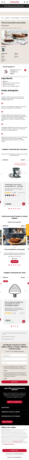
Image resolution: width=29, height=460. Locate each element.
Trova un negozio (7, 421)
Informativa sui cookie (17, 441)
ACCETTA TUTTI (14, 450)
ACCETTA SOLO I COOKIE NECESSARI (14, 453)
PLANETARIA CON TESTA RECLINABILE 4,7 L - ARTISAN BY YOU (15, 71)
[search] (4, 2)
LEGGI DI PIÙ (14, 261)
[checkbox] (2, 366)
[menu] (2, 2)
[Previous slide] (4, 173)
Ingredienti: (7, 18)
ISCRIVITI (15, 381)
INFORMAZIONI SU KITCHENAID (10, 416)
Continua (5, 370)
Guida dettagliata (15, 18)
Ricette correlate (24, 18)
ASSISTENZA (5, 407)
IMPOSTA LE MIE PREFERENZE (14, 457)
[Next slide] (0, 174)
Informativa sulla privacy (18, 351)
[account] (24, 2)
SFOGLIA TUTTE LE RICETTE (14, 222)
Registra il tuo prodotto (14, 402)
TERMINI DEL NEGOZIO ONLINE (10, 412)
